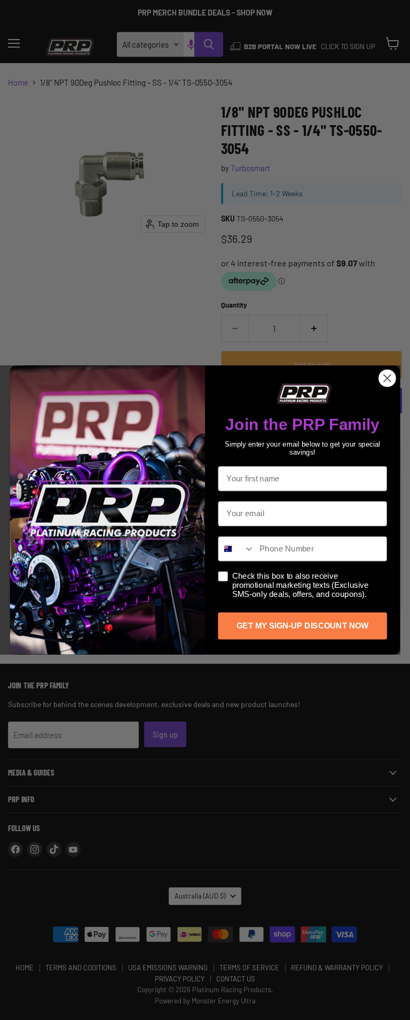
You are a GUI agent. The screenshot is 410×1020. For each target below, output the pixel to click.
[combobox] (236, 548)
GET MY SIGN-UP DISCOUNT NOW (302, 626)
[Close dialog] (387, 378)
